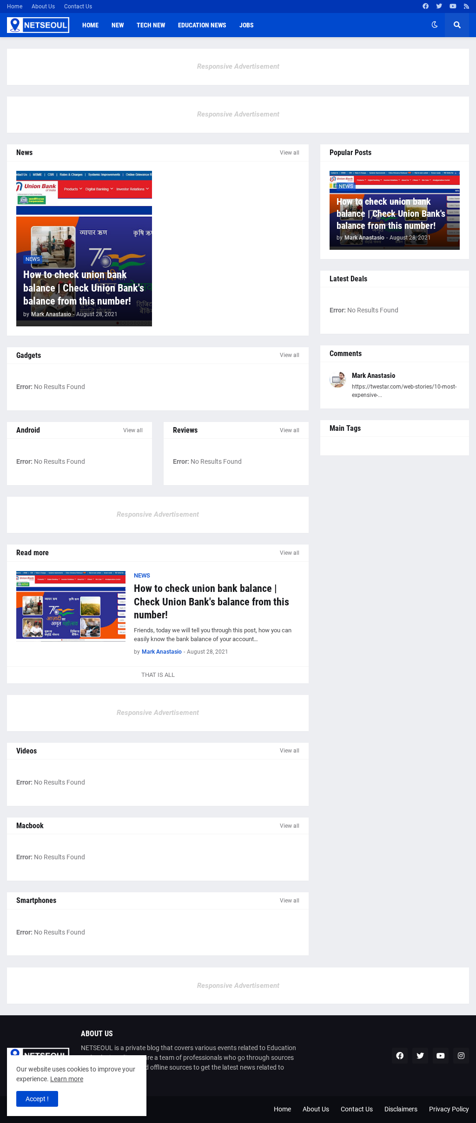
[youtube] (453, 6)
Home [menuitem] (90, 25)
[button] (434, 25)
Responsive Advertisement (238, 66)
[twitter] (439, 6)
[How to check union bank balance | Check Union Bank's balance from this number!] (71, 606)
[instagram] (461, 1056)
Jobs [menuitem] (246, 25)
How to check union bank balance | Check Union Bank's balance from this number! (83, 288)
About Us (43, 6)
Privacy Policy (449, 1109)
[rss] (466, 6)
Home (14, 6)
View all (289, 153)
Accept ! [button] (37, 1099)
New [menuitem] (118, 25)
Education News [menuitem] (202, 25)
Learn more (66, 1079)
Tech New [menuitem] (151, 25)
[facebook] (426, 6)
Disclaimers (400, 1109)
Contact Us (78, 6)
